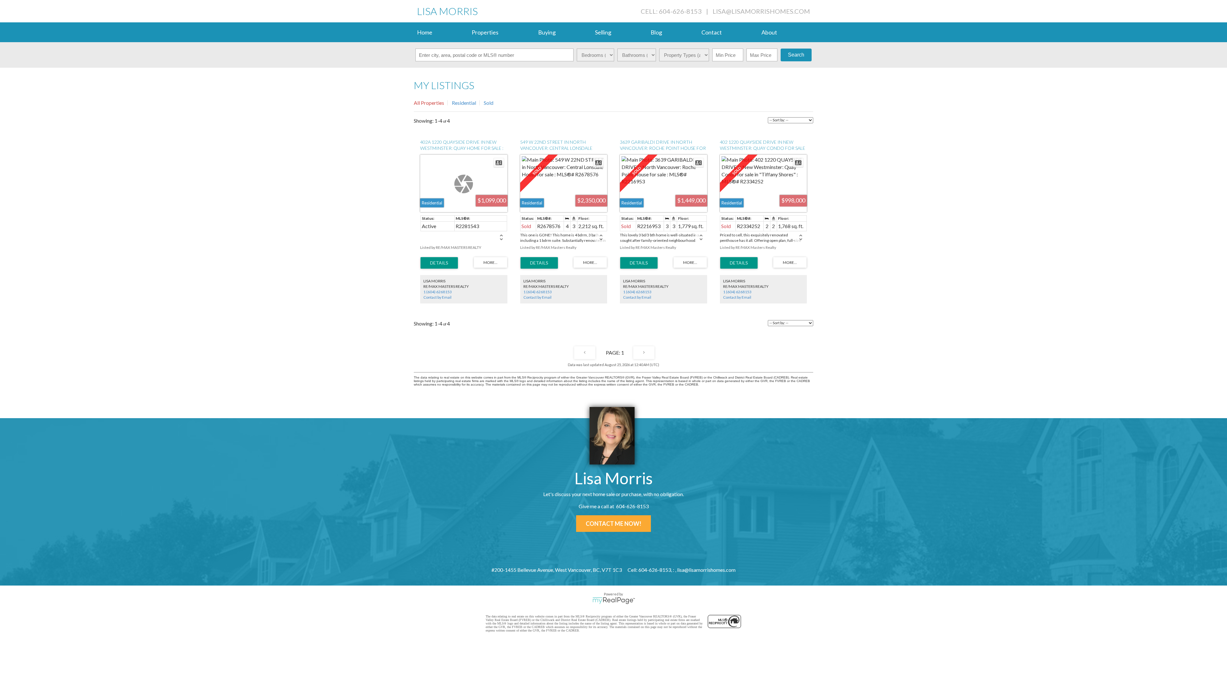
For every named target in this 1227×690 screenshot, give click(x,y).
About (769, 32)
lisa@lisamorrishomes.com (761, 11)
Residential (464, 103)
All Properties (429, 103)
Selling (603, 32)
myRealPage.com (613, 600)
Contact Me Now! (613, 523)
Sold (488, 103)
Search (796, 54)
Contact (711, 32)
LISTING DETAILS (439, 263)
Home (424, 32)
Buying (547, 32)
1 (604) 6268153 (437, 291)
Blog (656, 32)
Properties (485, 32)
